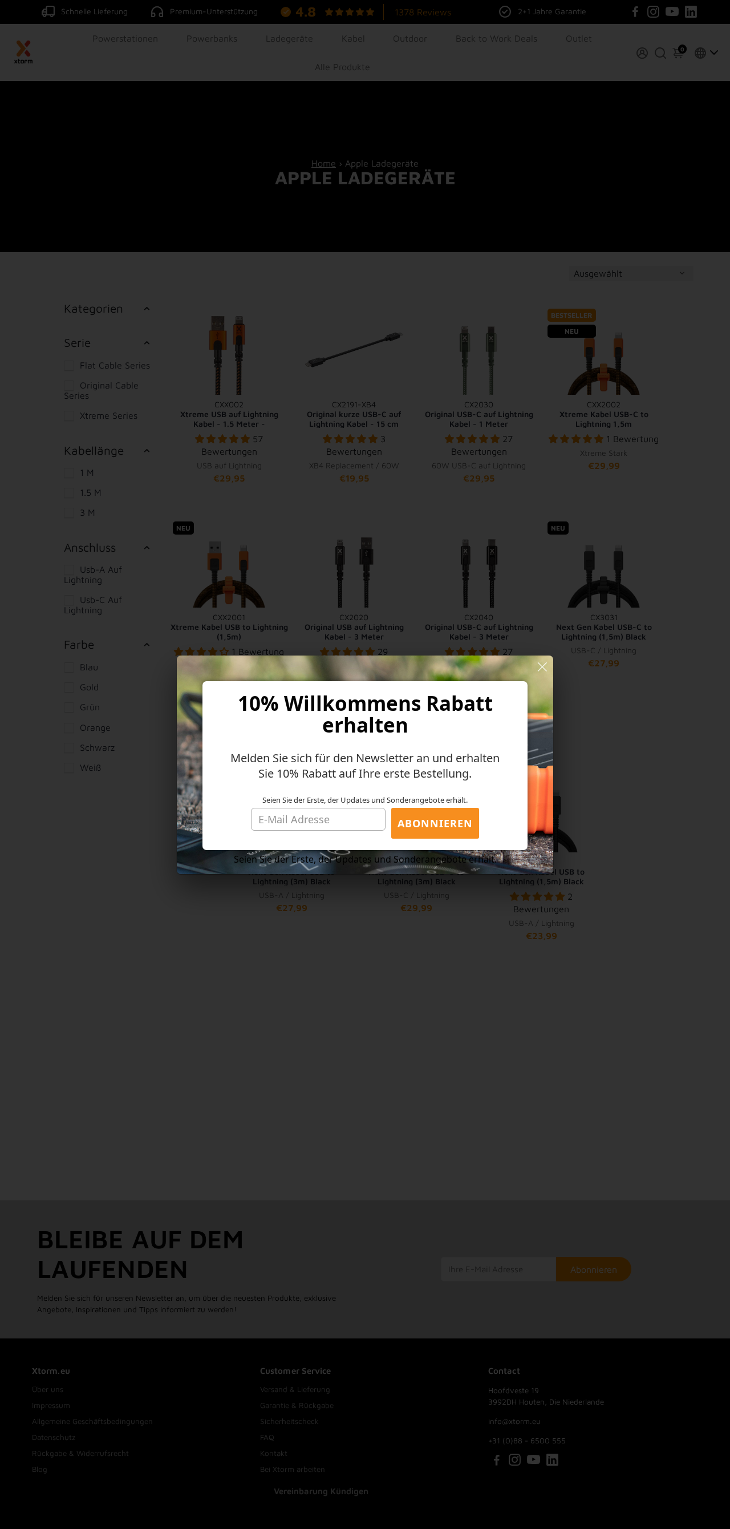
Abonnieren (435, 823)
